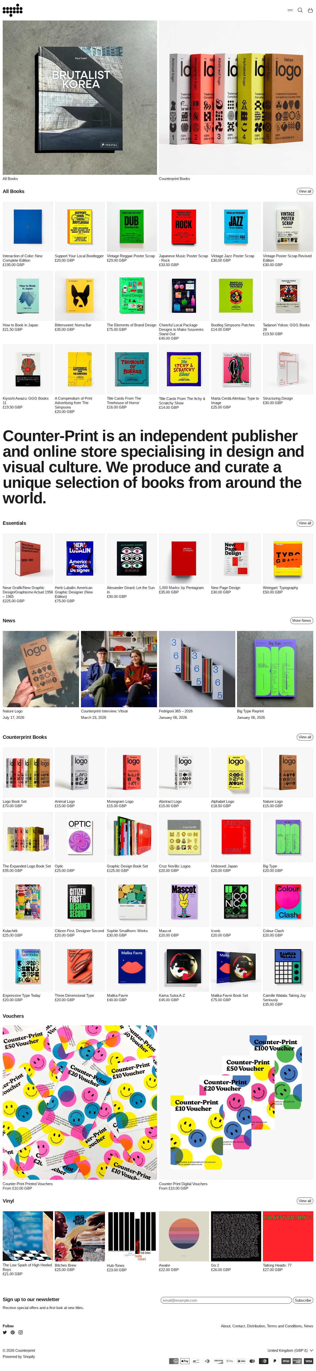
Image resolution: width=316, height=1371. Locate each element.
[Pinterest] (13, 1332)
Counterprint (25, 1350)
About (225, 1326)
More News (301, 620)
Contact (238, 1326)
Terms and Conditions (284, 1326)
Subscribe (303, 1300)
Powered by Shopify (19, 1356)
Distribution (256, 1326)
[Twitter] (5, 1332)
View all (305, 191)
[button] (300, 10)
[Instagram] (21, 1332)
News (308, 1326)
